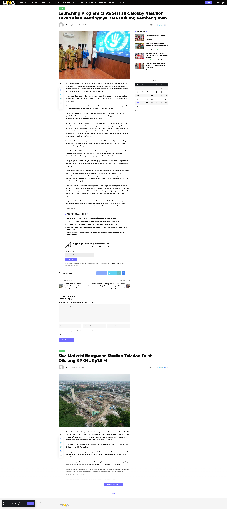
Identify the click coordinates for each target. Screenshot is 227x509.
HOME (147, 50)
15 (161, 95)
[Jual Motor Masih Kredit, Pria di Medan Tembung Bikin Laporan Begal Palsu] (139, 66)
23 (166, 99)
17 (138, 99)
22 (161, 99)
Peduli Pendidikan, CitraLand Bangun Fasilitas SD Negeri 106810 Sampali (93, 221)
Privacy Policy (7, 505)
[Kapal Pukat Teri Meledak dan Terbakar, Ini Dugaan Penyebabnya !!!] (139, 46)
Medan (62, 8)
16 (166, 95)
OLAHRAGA (149, 39)
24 (138, 103)
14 (156, 95)
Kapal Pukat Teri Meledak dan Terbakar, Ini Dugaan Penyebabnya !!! (91, 218)
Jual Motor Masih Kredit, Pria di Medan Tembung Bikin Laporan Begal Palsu (156, 65)
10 (138, 95)
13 (152, 95)
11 (142, 95)
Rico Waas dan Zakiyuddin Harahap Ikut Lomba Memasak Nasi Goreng (92, 224)
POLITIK (62, 494)
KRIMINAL (153, 50)
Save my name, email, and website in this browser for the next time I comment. (81, 331)
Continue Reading (113, 484)
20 (152, 99)
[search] (215, 3)
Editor (67, 25)
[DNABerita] (9, 2)
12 (147, 95)
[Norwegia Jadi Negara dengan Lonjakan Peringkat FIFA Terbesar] (139, 37)
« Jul (136, 110)
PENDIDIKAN (158, 60)
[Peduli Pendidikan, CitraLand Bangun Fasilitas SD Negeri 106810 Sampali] (139, 56)
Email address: (70, 251)
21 (156, 99)
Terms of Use (17, 505)
